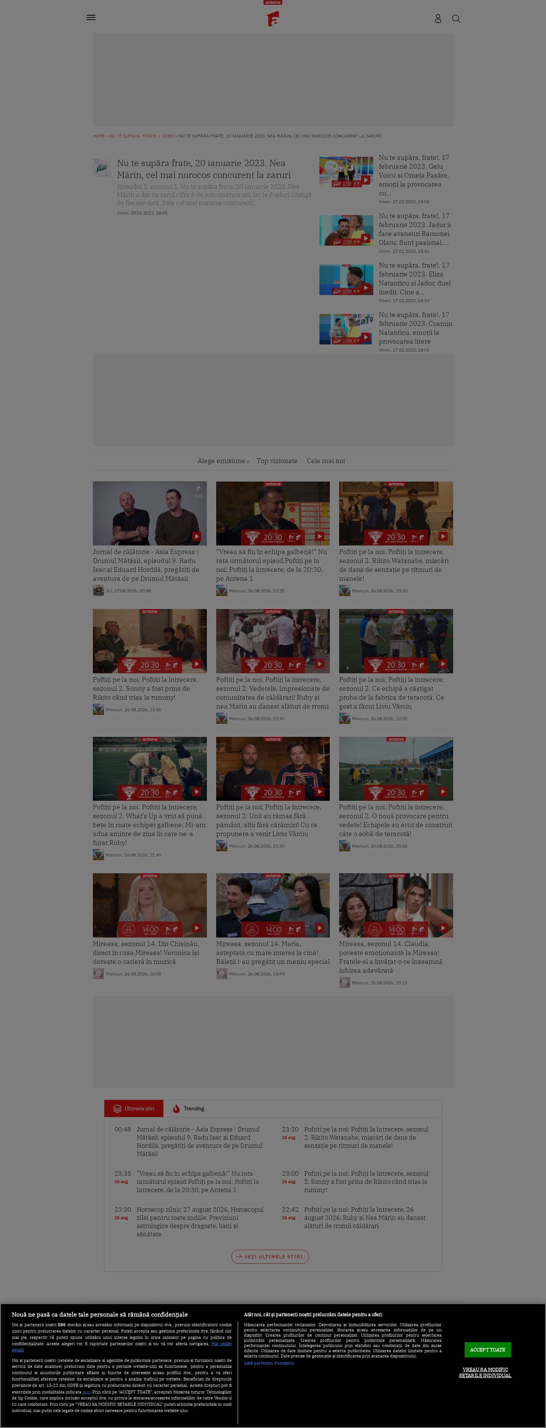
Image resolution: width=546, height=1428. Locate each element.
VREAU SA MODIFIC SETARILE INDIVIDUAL (485, 1373)
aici (86, 1392)
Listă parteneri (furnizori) (269, 1363)
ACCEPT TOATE (488, 1350)
